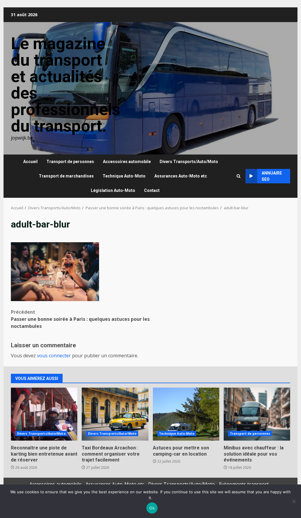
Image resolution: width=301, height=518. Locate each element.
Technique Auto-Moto (124, 176)
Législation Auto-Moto (113, 190)
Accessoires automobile (127, 161)
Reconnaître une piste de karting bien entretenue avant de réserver (44, 414)
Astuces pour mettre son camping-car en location (186, 414)
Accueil (30, 161)
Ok (152, 508)
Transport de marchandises (66, 176)
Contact (152, 190)
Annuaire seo (272, 176)
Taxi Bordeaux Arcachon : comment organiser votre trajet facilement (115, 414)
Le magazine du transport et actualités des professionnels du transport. (65, 85)
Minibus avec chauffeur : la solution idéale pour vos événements (257, 414)
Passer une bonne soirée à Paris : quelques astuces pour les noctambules (80, 319)
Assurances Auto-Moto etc (180, 176)
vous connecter (54, 355)
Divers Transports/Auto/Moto (189, 161)
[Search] (238, 176)
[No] (294, 501)
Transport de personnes (70, 161)
